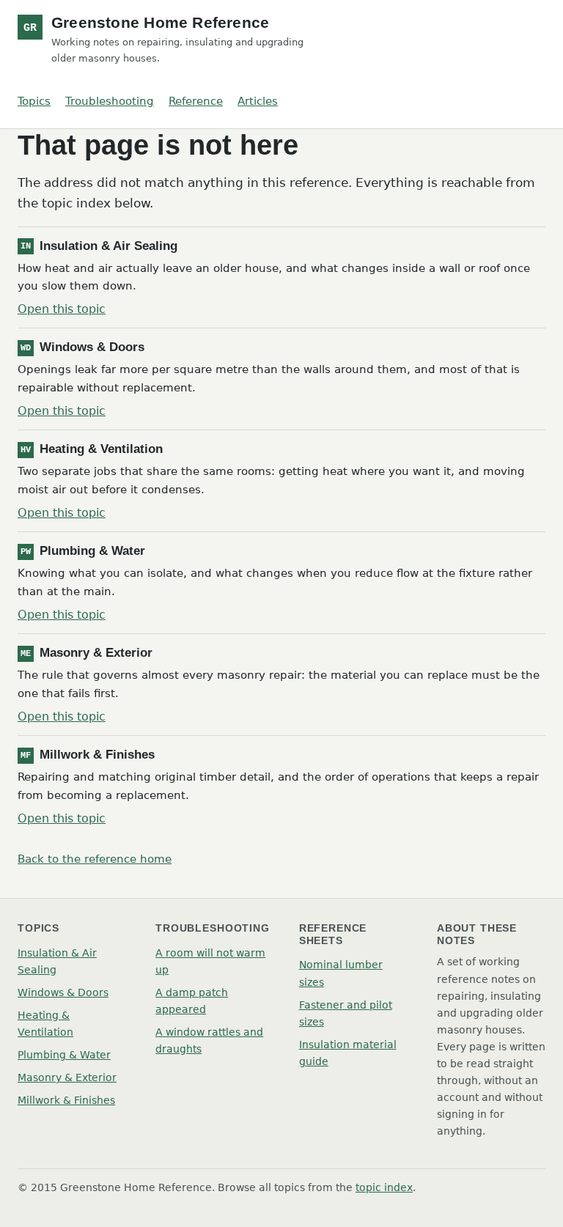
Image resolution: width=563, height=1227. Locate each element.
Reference (196, 101)
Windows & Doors (63, 992)
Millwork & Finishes (66, 1100)
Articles (258, 101)
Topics (34, 101)
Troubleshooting (109, 101)
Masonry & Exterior (67, 1077)
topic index (384, 1187)
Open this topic (62, 309)
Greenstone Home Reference (160, 22)
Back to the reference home (95, 859)
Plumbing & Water (64, 1055)
